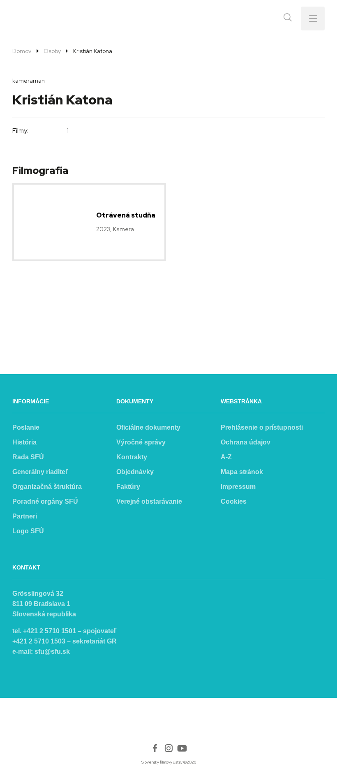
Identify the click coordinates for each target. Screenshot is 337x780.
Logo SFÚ (28, 531)
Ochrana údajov (245, 442)
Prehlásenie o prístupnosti (262, 427)
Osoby (52, 51)
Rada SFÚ (28, 457)
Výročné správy (141, 442)
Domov (21, 51)
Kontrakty (131, 457)
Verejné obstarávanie (149, 501)
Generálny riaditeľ (40, 471)
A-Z (226, 457)
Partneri (24, 516)
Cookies (234, 501)
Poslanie (25, 427)
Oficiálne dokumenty (148, 427)
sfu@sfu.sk (52, 651)
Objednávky (135, 471)
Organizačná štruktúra (47, 486)
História (24, 442)
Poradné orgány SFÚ (45, 501)
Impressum (238, 486)
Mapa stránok (242, 471)
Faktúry (128, 486)
